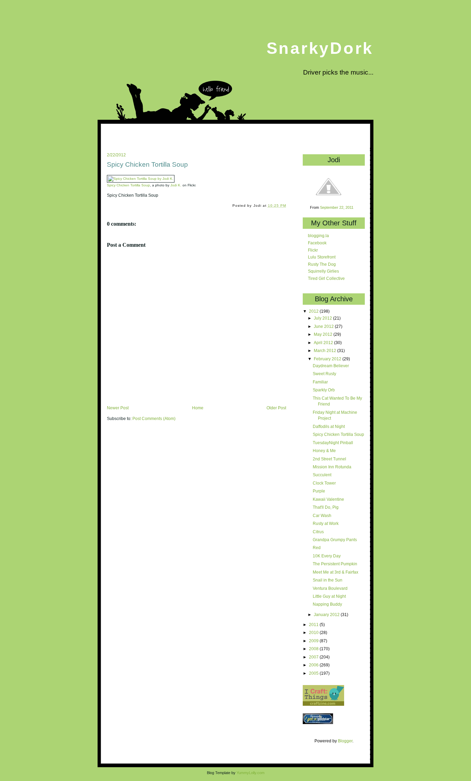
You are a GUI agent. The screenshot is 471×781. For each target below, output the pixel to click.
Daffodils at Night (329, 426)
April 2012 (324, 342)
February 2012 (328, 359)
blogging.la (318, 235)
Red (317, 547)
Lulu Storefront (321, 257)
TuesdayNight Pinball (333, 442)
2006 (314, 665)
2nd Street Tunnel (329, 459)
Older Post (276, 408)
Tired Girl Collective (326, 278)
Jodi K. (175, 185)
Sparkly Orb (324, 390)
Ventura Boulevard (330, 588)
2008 (314, 648)
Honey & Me (324, 450)
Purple (319, 491)
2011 (314, 624)
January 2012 (327, 614)
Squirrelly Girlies (323, 271)
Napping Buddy (327, 604)
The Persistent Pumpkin (335, 564)
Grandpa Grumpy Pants (335, 539)
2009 (314, 640)
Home (197, 408)
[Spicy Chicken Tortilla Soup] (140, 178)
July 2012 (323, 318)
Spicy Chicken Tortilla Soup (147, 164)
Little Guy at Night (329, 596)
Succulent (322, 474)
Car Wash (322, 515)
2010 (314, 632)
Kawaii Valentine (328, 499)
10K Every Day (327, 556)
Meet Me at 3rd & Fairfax (335, 572)
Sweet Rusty (324, 373)
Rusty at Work (326, 523)
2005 (314, 673)
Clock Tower (324, 483)
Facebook (317, 243)
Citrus (318, 531)
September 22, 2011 (336, 207)
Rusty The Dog (322, 264)
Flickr (313, 250)
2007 (314, 657)
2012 (314, 311)
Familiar (320, 382)
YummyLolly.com (250, 773)
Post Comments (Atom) (154, 418)
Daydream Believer (331, 365)
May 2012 (323, 334)
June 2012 (324, 326)
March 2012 (325, 350)
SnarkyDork (320, 48)
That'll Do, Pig (326, 507)
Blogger (345, 741)
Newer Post (118, 408)
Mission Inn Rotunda (332, 467)
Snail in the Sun (327, 580)
